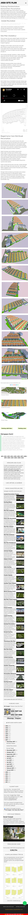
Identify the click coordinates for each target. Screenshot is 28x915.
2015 (15, 456)
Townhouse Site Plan (9, 641)
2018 (25, 456)
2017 (22, 456)
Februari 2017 (10, 768)
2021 (12, 457)
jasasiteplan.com (13, 798)
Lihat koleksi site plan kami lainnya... (13, 699)
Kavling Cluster (8, 681)
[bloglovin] (14, 912)
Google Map (13, 795)
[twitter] (11, 912)
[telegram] (18, 912)
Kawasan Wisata (5, 394)
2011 (2, 456)
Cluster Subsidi (8, 575)
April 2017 (9, 764)
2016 (18, 456)
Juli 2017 (9, 758)
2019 (5, 457)
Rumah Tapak (4, 420)
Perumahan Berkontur (10, 673)
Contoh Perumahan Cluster (11, 494)
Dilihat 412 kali (8, 24)
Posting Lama (22, 428)
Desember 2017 (11, 741)
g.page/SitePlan (13, 799)
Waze (18, 795)
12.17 (22, 23)
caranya (13, 805)
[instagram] (16, 912)
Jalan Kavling (7, 567)
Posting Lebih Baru (6, 428)
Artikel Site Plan (20, 906)
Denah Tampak (8, 817)
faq (24, 23)
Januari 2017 (10, 770)
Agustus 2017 (10, 756)
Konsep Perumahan (9, 623)
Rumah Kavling (8, 632)
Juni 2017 (9, 760)
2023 (19, 457)
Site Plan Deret (8, 649)
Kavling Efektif (8, 502)
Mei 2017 (9, 762)
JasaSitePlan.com (18, 909)
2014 (12, 456)
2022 (15, 457)
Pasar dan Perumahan (10, 518)
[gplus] (13, 912)
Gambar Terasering (9, 665)
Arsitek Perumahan (16, 24)
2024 (22, 457)
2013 (8, 456)
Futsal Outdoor (8, 607)
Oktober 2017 (10, 752)
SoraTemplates (9, 909)
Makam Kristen (8, 559)
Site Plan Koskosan (9, 534)
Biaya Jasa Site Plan (8, 906)
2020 (8, 457)
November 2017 (11, 750)
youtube (3, 24)
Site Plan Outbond (9, 510)
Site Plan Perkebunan (10, 542)
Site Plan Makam (8, 689)
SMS (21, 796)
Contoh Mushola (8, 657)
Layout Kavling (8, 615)
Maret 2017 (10, 766)
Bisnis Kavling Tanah (9, 591)
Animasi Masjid (8, 550)
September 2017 (11, 754)
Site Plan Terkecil (8, 526)
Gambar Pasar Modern (10, 583)
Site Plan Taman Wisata (10, 599)
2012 (5, 456)
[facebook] (9, 912)
